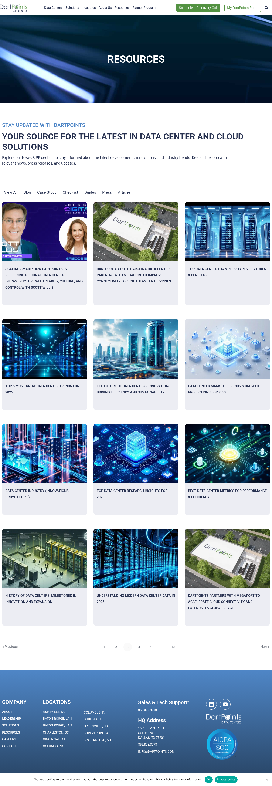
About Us (105, 8)
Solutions (72, 8)
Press (107, 192)
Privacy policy (226, 779)
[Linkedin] (211, 704)
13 (175, 646)
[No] (267, 779)
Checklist (70, 192)
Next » (265, 647)
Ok (209, 779)
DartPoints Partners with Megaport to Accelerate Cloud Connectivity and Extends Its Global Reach (224, 602)
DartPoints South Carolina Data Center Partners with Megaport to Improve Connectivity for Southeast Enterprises (134, 275)
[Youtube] (225, 704)
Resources (122, 8)
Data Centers (53, 8)
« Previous (10, 647)
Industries (89, 8)
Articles (124, 192)
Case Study (47, 192)
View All (10, 192)
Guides (90, 192)
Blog (27, 192)
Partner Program (144, 8)
